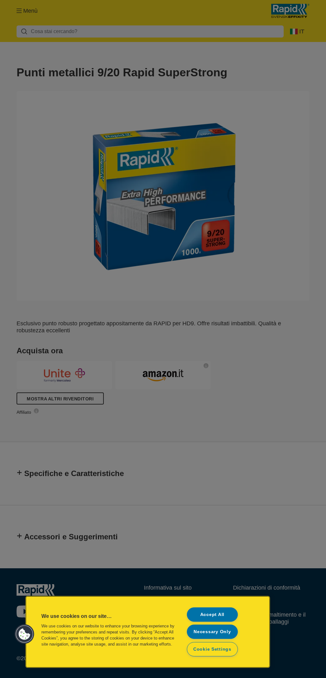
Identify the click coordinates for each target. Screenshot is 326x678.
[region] (147, 632)
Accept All (212, 614)
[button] (24, 634)
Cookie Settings (212, 649)
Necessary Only (212, 631)
